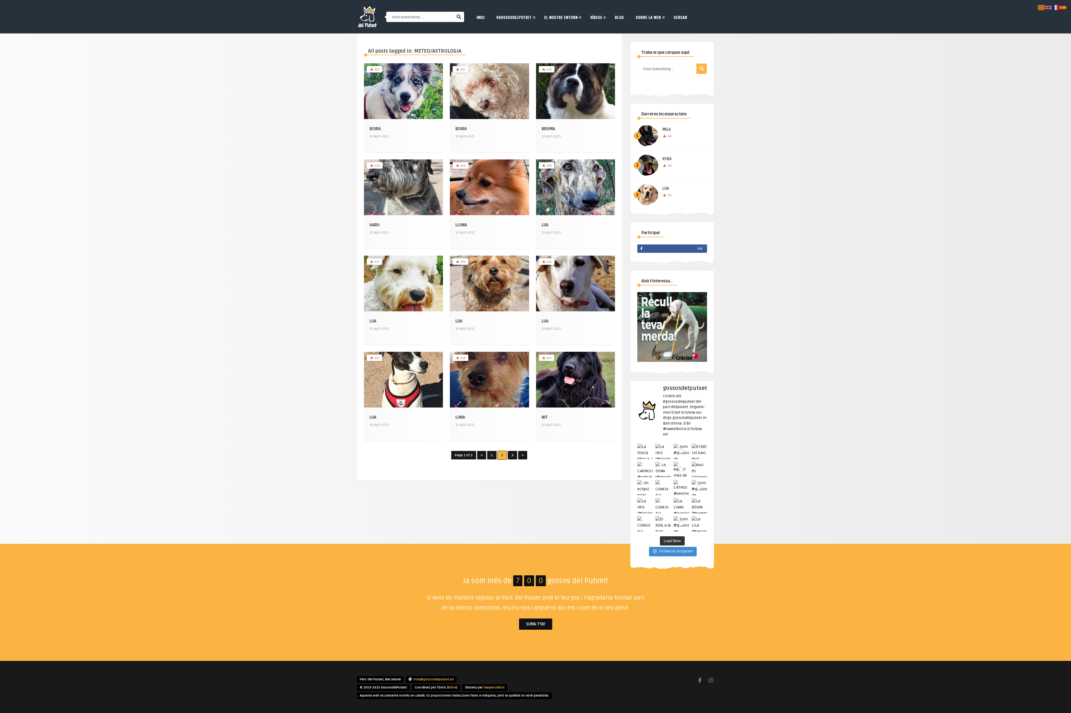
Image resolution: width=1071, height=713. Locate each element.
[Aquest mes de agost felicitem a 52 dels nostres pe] (681, 469)
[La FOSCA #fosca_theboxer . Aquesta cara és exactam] (645, 451)
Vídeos (596, 17)
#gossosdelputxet (514, 17)
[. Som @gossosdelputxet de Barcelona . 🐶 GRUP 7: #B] (681, 451)
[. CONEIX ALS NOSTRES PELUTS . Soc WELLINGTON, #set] (645, 524)
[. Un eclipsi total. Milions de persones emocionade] (645, 487)
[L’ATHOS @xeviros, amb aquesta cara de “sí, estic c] (681, 487)
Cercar (680, 17)
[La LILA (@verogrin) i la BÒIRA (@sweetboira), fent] (699, 524)
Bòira (452, 687)
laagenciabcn (494, 687)
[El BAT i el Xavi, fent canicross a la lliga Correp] (699, 451)
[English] (1048, 7)
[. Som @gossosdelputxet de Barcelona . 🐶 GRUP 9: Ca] (699, 487)
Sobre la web (648, 17)
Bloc (619, 17)
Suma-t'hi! (535, 624)
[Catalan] (1041, 7)
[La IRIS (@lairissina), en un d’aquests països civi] (663, 451)
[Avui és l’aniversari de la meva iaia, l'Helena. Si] (699, 469)
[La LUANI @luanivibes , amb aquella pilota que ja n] (681, 505)
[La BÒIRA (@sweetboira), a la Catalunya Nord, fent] (699, 505)
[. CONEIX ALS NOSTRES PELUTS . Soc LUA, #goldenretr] (663, 487)
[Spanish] (1063, 7)
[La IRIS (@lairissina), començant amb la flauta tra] (645, 505)
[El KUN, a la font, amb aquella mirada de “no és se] (663, 524)
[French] (1056, 7)
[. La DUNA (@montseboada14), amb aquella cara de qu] (663, 469)
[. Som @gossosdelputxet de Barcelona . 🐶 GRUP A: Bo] (681, 524)
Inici (480, 17)
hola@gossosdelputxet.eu (434, 679)
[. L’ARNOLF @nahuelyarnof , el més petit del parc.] (645, 469)
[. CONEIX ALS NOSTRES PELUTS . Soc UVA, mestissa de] (663, 505)
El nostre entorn (561, 17)
